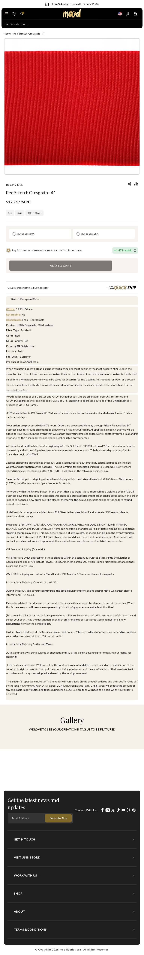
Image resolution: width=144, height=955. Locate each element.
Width (10, 309)
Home (7, 33)
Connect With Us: (86, 810)
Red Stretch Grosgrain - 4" (28, 33)
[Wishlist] (22, 14)
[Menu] (6, 13)
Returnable (13, 314)
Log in (15, 250)
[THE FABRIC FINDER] (14, 13)
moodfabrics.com (71, 949)
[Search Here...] (7, 24)
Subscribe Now (58, 818)
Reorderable (14, 319)
